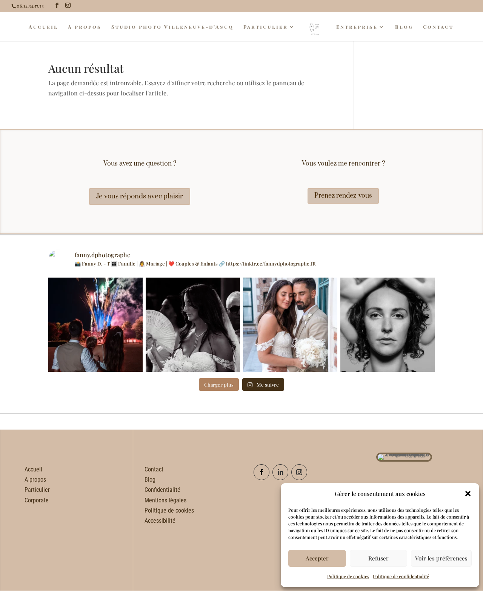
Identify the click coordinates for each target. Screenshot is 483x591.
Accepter (317, 558)
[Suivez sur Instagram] (299, 472)
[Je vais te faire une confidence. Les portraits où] (387, 325)
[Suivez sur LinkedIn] (280, 472)
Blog (404, 27)
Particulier (265, 27)
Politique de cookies (348, 576)
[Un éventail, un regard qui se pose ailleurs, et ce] (193, 325)
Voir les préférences (441, 558)
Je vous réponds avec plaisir (139, 196)
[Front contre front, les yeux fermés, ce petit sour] (290, 325)
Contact (438, 27)
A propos (85, 27)
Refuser (378, 558)
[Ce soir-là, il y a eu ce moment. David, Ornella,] (95, 325)
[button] (468, 493)
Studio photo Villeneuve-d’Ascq (172, 27)
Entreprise (357, 27)
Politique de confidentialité (401, 576)
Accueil (43, 27)
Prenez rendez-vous (343, 196)
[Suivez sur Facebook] (261, 472)
